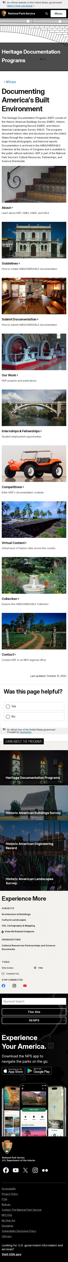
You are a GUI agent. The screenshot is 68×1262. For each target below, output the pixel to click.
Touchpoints (25, 732)
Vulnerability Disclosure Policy (19, 1230)
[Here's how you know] (34, 4)
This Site (34, 1012)
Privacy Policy (10, 1193)
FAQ (40, 967)
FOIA (4, 1199)
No (13, 716)
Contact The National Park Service (21, 1209)
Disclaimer (7, 1225)
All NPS (34, 1020)
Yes (13, 706)
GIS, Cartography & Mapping (18, 925)
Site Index (7, 967)
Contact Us (12, 973)
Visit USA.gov (11, 1254)
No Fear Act (8, 1220)
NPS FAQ (7, 1214)
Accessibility (9, 1188)
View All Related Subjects (19, 931)
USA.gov (7, 1236)
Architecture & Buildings (16, 914)
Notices (6, 1204)
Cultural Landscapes (14, 919)
